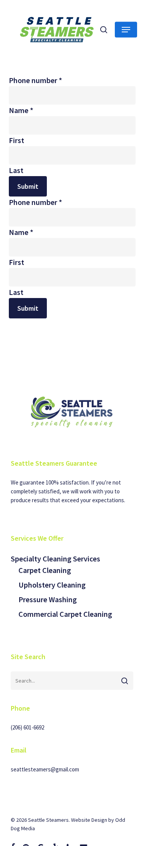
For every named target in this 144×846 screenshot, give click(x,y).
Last (16, 170)
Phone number (35, 80)
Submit (27, 186)
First (16, 140)
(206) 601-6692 (27, 727)
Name (21, 110)
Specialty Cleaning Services (55, 558)
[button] (126, 29)
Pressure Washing (47, 599)
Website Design (89, 819)
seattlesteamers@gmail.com (45, 769)
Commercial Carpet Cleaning (65, 614)
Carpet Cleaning (44, 570)
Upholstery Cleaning (52, 585)
